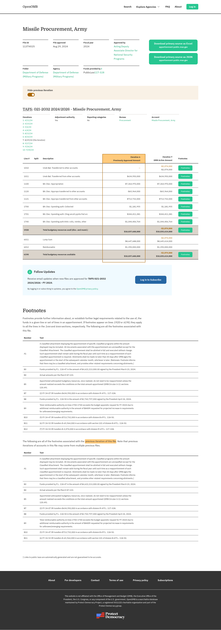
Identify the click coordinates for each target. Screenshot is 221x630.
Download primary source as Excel (173, 45)
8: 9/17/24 (27, 143)
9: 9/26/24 (27, 146)
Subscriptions (165, 580)
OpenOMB (30, 6)
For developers (73, 580)
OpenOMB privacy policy (87, 289)
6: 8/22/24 (27, 136)
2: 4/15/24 (27, 123)
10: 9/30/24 (28, 150)
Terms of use (116, 580)
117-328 (99, 72)
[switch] (31, 94)
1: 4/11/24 (27, 120)
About (178, 6)
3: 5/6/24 (27, 127)
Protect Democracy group (110, 606)
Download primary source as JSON (173, 58)
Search (128, 6)
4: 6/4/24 (27, 130)
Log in (192, 6)
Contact (95, 580)
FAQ (167, 6)
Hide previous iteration (40, 90)
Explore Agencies (146, 6)
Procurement (125, 120)
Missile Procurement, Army (163, 120)
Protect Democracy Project (90, 602)
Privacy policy (140, 580)
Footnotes (185, 168)
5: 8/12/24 (27, 133)
